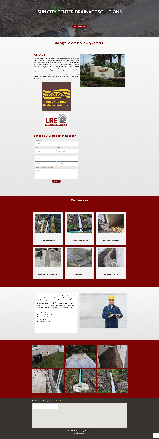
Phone (59, 148)
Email (36, 148)
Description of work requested (43, 167)
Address (37, 155)
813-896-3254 (79, 435)
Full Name (38, 140)
